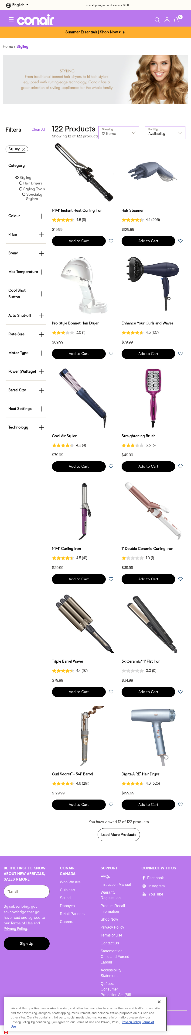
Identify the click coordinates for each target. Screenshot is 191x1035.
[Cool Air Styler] (84, 398)
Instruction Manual (116, 884)
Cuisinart (67, 890)
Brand (13, 253)
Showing (107, 129)
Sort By (153, 129)
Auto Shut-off (19, 315)
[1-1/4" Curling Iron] (84, 510)
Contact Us (110, 943)
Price (12, 234)
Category (16, 165)
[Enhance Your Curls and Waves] (154, 285)
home (8, 46)
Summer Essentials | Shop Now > (93, 32)
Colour (14, 216)
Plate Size (16, 334)
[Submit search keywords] (158, 20)
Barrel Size (17, 390)
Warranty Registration (111, 895)
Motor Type (18, 353)
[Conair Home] (39, 19)
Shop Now (109, 919)
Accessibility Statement (111, 973)
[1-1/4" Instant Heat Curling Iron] (84, 172)
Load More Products (118, 834)
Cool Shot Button (17, 293)
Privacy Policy (15, 928)
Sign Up (27, 943)
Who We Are (70, 882)
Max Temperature (23, 271)
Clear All (38, 129)
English (18, 5)
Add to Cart (79, 241)
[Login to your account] (167, 19)
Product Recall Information (113, 908)
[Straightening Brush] (154, 398)
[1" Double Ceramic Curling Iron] (154, 510)
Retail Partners (72, 914)
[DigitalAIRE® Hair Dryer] (154, 736)
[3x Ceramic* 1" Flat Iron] (154, 623)
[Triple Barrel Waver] (84, 623)
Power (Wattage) (22, 371)
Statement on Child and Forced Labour (115, 956)
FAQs (105, 876)
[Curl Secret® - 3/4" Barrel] (84, 736)
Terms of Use (21, 923)
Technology (18, 427)
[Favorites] (111, 241)
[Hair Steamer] (154, 172)
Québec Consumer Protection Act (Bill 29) (116, 992)
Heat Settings (20, 408)
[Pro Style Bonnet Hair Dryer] (84, 285)
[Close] (159, 1002)
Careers (66, 922)
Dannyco (67, 906)
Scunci (65, 898)
